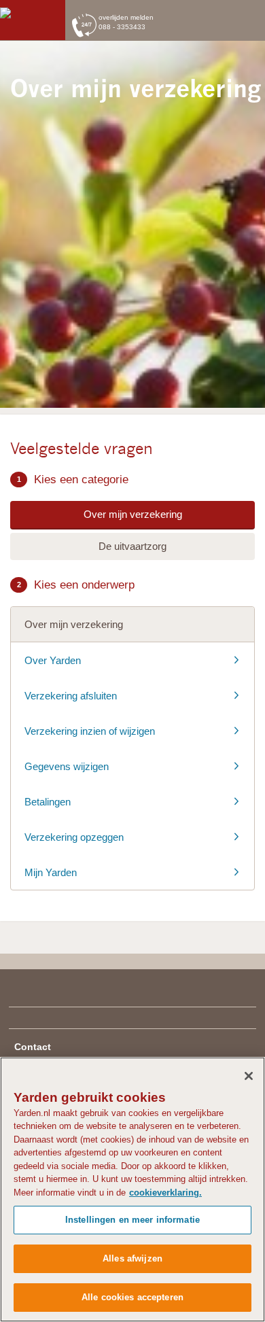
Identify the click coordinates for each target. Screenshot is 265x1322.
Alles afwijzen (132, 1258)
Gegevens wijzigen (66, 766)
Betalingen (47, 801)
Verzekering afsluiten (70, 695)
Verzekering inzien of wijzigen (89, 731)
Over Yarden (52, 660)
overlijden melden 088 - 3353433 (126, 22)
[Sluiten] (249, 1076)
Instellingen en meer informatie (132, 1220)
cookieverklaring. (165, 1192)
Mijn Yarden (50, 872)
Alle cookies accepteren (132, 1297)
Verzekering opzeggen (74, 837)
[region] (132, 1189)
